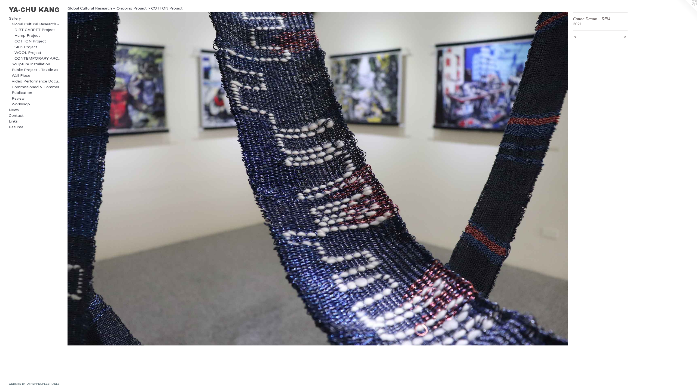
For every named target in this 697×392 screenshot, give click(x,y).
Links (13, 121)
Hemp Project (27, 35)
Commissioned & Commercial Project (37, 87)
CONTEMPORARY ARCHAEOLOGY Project (38, 58)
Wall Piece (21, 75)
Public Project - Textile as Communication (37, 70)
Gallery (15, 18)
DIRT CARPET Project (34, 29)
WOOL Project (27, 52)
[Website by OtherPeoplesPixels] (686, 11)
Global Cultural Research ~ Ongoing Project (37, 24)
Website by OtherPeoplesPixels (34, 383)
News (14, 110)
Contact (16, 115)
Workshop (21, 104)
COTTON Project (30, 41)
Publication (22, 92)
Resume (16, 127)
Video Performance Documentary (37, 81)
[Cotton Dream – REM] (318, 178)
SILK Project (25, 47)
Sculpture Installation (31, 64)
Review (18, 98)
